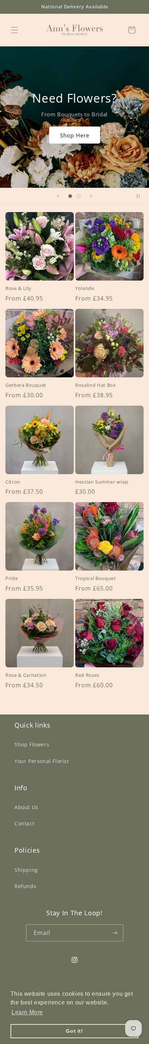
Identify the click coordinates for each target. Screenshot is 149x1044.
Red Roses (87, 675)
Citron (12, 482)
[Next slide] (91, 196)
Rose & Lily (18, 288)
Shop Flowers (31, 744)
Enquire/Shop (74, 132)
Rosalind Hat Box (95, 385)
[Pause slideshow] (141, 196)
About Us (26, 807)
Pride (11, 578)
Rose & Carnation (26, 675)
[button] (14, 30)
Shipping (26, 869)
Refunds (25, 886)
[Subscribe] (115, 932)
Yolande (84, 288)
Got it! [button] (74, 1031)
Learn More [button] (27, 1012)
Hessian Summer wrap (101, 482)
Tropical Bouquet (95, 578)
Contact (24, 823)
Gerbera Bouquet (25, 385)
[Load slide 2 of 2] (78, 196)
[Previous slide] (58, 196)
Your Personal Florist (41, 761)
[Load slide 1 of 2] (70, 196)
